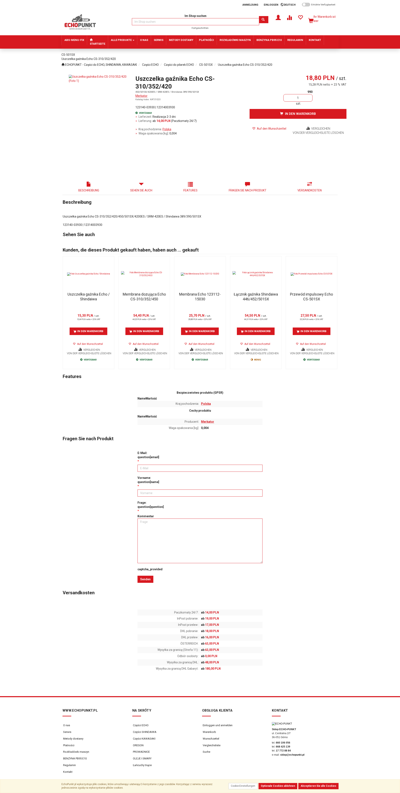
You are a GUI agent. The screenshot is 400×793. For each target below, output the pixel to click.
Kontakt (67, 771)
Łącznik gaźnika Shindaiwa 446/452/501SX (256, 296)
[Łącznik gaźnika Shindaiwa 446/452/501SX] (255, 274)
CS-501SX (206, 64)
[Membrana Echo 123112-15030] (200, 274)
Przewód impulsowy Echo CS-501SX (311, 296)
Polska (166, 129)
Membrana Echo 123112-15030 (200, 296)
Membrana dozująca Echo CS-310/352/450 (144, 296)
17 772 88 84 (283, 750)
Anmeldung (250, 4)
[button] (291, 5)
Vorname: (148, 480)
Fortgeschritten (200, 28)
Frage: (151, 504)
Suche (206, 751)
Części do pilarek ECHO (179, 64)
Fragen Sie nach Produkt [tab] (247, 190)
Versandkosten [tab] (310, 190)
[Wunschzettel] (300, 17)
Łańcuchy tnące (142, 765)
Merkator (141, 95)
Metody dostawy (73, 738)
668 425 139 (283, 746)
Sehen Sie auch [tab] (141, 190)
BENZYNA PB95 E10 (75, 758)
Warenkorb (209, 732)
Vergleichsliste (211, 745)
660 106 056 (283, 742)
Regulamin (69, 765)
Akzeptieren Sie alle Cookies (318, 785)
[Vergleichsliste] (289, 17)
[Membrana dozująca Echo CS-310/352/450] (144, 274)
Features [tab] (190, 190)
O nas (66, 725)
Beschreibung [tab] (88, 190)
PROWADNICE (141, 751)
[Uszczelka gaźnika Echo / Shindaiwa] (88, 274)
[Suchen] (263, 19)
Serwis (67, 732)
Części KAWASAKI (143, 738)
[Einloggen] (278, 17)
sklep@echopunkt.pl (292, 754)
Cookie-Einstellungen (243, 785)
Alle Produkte (121, 40)
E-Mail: (148, 455)
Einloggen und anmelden (217, 725)
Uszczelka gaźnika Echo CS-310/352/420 (245, 64)
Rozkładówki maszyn (76, 751)
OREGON (138, 745)
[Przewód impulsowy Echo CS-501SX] (311, 274)
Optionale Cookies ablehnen (278, 785)
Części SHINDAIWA (144, 732)
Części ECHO (150, 64)
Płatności (68, 745)
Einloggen (271, 4)
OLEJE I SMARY (141, 758)
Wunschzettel (210, 738)
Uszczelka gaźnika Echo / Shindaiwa (89, 296)
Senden (145, 579)
